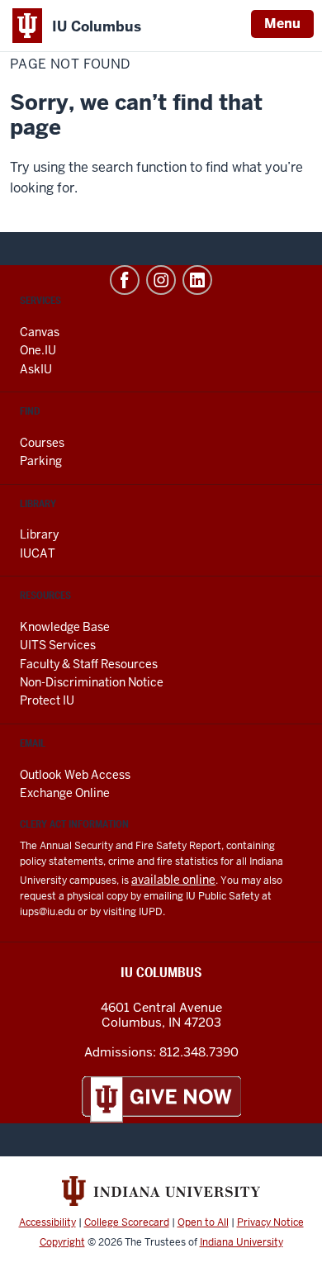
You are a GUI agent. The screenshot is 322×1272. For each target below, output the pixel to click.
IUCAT (37, 553)
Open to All (203, 1222)
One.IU (38, 350)
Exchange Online (65, 793)
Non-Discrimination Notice (91, 682)
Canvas (39, 332)
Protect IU (47, 700)
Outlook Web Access (75, 774)
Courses (42, 442)
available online (173, 879)
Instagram (161, 280)
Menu (282, 23)
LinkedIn (197, 280)
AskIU (36, 369)
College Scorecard (126, 1222)
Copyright (62, 1242)
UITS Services (58, 645)
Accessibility (47, 1222)
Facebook (125, 280)
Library (39, 534)
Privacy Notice (270, 1222)
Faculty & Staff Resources (89, 664)
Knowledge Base (65, 626)
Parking (41, 460)
